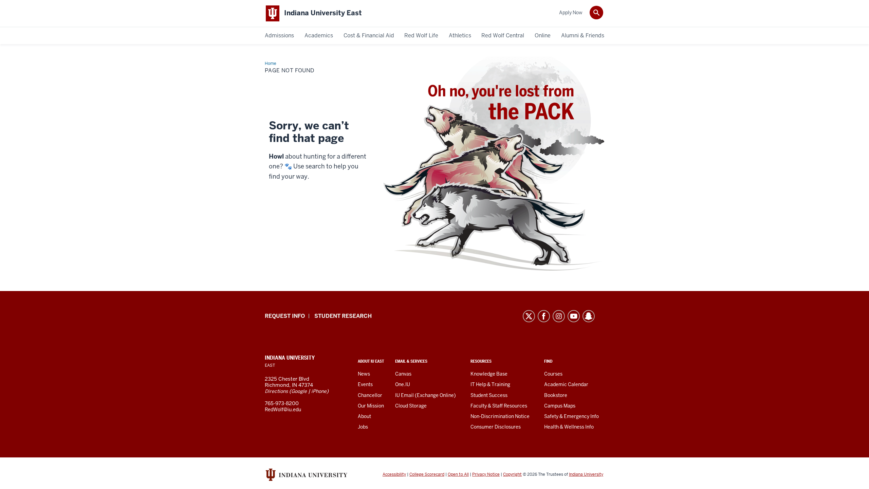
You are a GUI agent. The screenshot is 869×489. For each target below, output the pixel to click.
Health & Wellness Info (569, 427)
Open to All (458, 474)
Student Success (488, 395)
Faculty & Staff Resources (498, 406)
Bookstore (555, 395)
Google (299, 391)
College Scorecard (426, 474)
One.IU (402, 384)
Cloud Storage (411, 406)
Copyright (512, 474)
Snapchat (589, 316)
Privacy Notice (486, 474)
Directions (276, 391)
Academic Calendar (566, 384)
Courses (553, 374)
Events (365, 384)
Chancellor (370, 395)
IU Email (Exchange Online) (425, 395)
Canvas (403, 374)
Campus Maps (559, 406)
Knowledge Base (488, 374)
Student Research (343, 316)
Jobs (363, 427)
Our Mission (371, 406)
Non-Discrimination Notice (500, 416)
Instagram (559, 316)
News (364, 374)
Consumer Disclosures (495, 427)
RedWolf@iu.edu (283, 409)
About (364, 416)
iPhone (319, 391)
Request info (285, 316)
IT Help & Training (490, 384)
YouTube (574, 316)
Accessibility (394, 474)
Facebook (544, 316)
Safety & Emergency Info (571, 416)
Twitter (529, 316)
